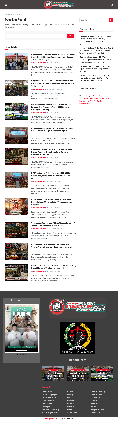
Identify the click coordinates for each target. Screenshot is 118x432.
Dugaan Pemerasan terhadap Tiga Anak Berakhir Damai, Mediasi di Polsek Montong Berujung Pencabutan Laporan (51, 152)
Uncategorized (97, 413)
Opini (69, 398)
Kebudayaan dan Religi (50, 410)
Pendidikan (71, 404)
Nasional (70, 392)
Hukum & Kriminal (78, 370)
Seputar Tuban (96, 395)
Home (7, 14)
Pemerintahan (72, 401)
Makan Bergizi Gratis (50, 413)
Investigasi (53, 370)
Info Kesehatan (102, 370)
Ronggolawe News (39, 62)
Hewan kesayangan (49, 395)
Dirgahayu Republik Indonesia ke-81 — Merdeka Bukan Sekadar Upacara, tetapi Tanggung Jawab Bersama (51, 202)
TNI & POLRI (95, 404)
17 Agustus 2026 (54, 229)
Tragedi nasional (97, 410)
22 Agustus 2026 (54, 89)
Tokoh (93, 407)
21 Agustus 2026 (54, 113)
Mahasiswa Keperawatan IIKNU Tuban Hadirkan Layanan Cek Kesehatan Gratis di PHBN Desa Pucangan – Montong (51, 107)
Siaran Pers (95, 398)
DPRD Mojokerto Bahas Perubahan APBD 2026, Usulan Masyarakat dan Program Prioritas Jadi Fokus (51, 175)
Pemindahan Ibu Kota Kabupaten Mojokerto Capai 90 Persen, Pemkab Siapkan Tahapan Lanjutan (95, 68)
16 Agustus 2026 (54, 250)
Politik (69, 410)
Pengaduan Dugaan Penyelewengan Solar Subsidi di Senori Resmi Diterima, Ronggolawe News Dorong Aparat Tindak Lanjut (53, 57)
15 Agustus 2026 (54, 271)
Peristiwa (70, 407)
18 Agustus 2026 (54, 208)
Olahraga (70, 395)
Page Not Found (15, 14)
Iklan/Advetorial (48, 401)
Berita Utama (47, 392)
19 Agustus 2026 (54, 134)
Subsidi (94, 401)
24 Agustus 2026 (54, 62)
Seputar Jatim (72, 413)
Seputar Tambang (98, 392)
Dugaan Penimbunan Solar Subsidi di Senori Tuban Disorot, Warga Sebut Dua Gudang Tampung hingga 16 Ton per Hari (52, 83)
